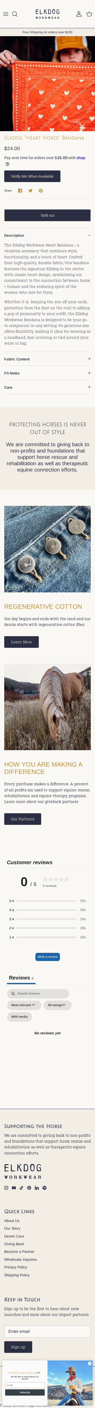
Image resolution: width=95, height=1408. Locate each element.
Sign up (18, 1347)
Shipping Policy (17, 1275)
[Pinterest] (29, 1188)
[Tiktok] (21, 1188)
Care (8, 387)
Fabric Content (17, 359)
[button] (47, 901)
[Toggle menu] (6, 14)
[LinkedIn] (37, 1188)
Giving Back (14, 1244)
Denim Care (14, 1236)
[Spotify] (44, 1188)
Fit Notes (12, 373)
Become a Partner (19, 1251)
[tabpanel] (47, 1039)
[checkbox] (19, 1017)
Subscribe (25, 1392)
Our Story (12, 1228)
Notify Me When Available (32, 176)
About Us (12, 1221)
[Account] (77, 14)
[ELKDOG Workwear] (47, 14)
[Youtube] (14, 1188)
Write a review (47, 957)
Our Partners (22, 819)
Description (14, 235)
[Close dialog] (90, 1364)
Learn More (21, 642)
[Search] (17, 14)
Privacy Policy (15, 1267)
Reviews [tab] (21, 978)
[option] (47, 83)
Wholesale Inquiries (20, 1259)
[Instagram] (6, 1188)
